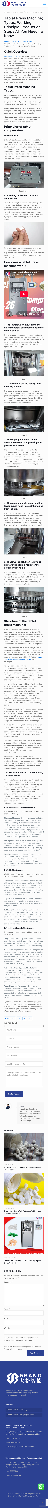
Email (6, 1318)
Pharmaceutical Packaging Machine (20, 1415)
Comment (8, 1282)
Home (6, 41)
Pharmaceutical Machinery (17, 1410)
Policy (38, 1496)
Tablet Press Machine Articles (21, 41)
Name (7, 1309)
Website (7, 1328)
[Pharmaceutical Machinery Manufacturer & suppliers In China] (14, 4)
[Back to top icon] (42, 1502)
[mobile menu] (45, 4)
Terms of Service (25, 1496)
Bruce (18, 12)
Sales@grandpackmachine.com (22, 1447)
